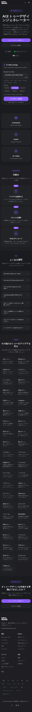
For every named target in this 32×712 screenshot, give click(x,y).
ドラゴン (9, 684)
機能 (2, 671)
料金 (2, 646)
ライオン (5, 687)
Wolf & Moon (6, 80)
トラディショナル (14, 687)
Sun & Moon (9, 82)
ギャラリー (4, 649)
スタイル (6, 85)
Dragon (15, 80)
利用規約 (20, 663)
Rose (11, 80)
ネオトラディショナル (8, 690)
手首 (22, 680)
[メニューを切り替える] (29, 2)
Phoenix (15, 82)
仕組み (3, 660)
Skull (5, 82)
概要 (19, 657)
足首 (27, 680)
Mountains (25, 80)
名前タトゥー (21, 637)
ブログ (3, 657)
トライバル (18, 690)
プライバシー (21, 660)
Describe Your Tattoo (10, 71)
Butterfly (19, 80)
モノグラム (4, 640)
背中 (13, 680)
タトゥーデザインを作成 (15, 40)
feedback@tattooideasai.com (8, 628)
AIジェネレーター (6, 637)
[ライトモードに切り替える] (25, 2)
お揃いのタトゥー (7, 694)
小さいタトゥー (22, 646)
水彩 (22, 687)
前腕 (4, 680)
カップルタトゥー (22, 640)
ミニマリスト (21, 649)
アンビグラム (4, 643)
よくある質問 (4, 663)
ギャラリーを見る (16, 45)
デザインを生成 (17, 99)
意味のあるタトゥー (23, 643)
